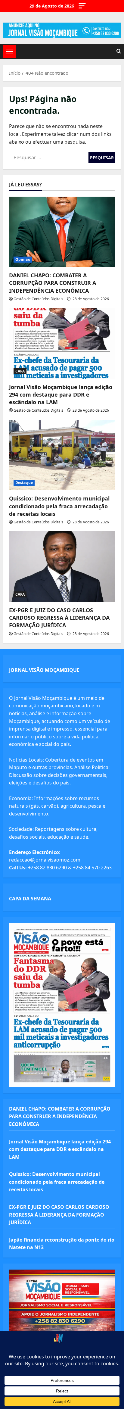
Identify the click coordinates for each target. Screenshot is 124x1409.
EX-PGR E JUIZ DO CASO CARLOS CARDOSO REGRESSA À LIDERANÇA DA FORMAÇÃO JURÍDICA (59, 617)
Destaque (24, 482)
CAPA (20, 371)
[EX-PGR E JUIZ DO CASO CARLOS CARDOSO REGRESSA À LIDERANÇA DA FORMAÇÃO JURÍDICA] (62, 566)
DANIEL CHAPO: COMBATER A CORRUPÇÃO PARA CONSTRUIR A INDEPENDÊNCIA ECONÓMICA (52, 283)
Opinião (22, 259)
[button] (82, 5)
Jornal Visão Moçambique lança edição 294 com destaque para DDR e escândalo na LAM (60, 394)
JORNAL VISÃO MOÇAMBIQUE (44, 670)
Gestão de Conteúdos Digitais (38, 298)
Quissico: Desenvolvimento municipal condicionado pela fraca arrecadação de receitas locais (59, 506)
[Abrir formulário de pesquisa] (118, 51)
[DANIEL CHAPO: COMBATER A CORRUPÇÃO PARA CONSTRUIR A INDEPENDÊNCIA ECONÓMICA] (62, 232)
